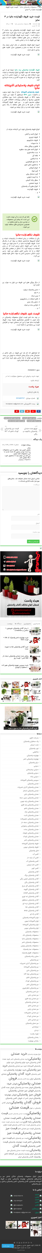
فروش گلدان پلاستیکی (26, 1102)
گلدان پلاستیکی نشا (32, 907)
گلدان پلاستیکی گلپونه (31, 889)
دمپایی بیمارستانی (32, 769)
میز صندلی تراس (33, 1009)
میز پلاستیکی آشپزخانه (31, 967)
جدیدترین (36, 623)
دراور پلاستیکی (34, 762)
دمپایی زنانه (34, 776)
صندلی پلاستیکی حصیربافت (29, 819)
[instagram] (17, 1242)
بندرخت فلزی (34, 738)
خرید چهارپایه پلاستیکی (16, 1069)
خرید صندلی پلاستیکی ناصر (19, 1059)
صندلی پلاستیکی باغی (31, 794)
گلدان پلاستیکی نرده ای (31, 903)
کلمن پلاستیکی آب (32, 861)
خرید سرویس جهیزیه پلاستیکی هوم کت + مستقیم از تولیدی (15, 666)
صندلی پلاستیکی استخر (31, 790)
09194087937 (20, 398)
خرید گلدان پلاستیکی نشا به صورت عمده (16, 648)
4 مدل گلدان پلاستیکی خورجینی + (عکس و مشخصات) (16, 629)
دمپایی (36, 766)
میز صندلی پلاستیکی (32, 1002)
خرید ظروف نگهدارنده (29, 418)
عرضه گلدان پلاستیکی (23, 1079)
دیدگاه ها (18, 623)
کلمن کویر (35, 868)
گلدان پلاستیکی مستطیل (30, 900)
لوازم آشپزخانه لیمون (32, 921)
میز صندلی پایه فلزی (32, 998)
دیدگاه (37, 485)
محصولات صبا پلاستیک (31, 949)
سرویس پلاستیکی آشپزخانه (29, 780)
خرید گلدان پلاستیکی (19, 1074)
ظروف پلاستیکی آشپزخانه (30, 92)
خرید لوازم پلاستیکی (22, 1062)
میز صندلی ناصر (33, 1020)
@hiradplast (18, 1209)
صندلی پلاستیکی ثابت (31, 815)
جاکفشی (36, 752)
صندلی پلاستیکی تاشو (31, 808)
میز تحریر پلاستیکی (32, 991)
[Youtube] (19, 1242)
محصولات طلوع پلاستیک (30, 953)
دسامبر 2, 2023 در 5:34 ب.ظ (10, 445)
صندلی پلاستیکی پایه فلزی (30, 805)
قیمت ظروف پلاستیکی (16, 1122)
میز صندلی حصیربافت (31, 1012)
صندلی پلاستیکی (33, 783)
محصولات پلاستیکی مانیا (28, 7)
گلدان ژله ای (34, 914)
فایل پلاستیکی (34, 850)
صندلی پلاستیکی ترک (32, 812)
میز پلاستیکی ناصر (33, 984)
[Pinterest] (24, 1242)
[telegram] (14, 1242)
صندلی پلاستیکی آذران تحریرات (28, 787)
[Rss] (31, 1242)
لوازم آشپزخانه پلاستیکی (31, 917)
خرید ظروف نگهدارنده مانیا (12, 418)
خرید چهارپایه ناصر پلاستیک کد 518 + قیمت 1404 (15, 638)
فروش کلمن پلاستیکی (14, 1098)
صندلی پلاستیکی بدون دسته (29, 798)
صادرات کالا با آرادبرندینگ (21, 1250)
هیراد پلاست (34, 1034)
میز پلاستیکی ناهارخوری (31, 988)
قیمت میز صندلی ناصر (25, 1128)
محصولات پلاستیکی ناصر (30, 942)
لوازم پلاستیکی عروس (31, 928)
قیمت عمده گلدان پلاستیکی (21, 1125)
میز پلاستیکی (34, 960)
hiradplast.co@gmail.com (22, 1212)
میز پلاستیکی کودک (32, 981)
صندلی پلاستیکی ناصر (31, 840)
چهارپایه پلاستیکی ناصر (31, 759)
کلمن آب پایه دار (33, 857)
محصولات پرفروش (24, 459)
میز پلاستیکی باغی (32, 970)
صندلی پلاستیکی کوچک (31, 833)
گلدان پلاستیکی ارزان (25, 1157)
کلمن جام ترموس (33, 864)
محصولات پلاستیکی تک (31, 935)
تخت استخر (34, 745)
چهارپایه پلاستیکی (33, 755)
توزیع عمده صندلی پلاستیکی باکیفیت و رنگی (30, 430)
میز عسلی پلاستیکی (32, 1023)
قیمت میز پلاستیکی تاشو (20, 1138)
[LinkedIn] (22, 1242)
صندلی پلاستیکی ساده (31, 829)
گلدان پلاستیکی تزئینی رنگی (29, 879)
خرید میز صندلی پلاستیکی (17, 1066)
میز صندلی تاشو (33, 1005)
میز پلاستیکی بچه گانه (31, 974)
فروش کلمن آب (28, 1098)
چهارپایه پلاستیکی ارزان (22, 1154)
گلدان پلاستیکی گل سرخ (30, 886)
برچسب (9, 623)
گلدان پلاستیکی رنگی (32, 882)
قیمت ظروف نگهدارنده (34, 421)
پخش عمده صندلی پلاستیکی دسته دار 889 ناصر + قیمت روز (15, 657)
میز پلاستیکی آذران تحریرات (29, 963)
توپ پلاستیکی (34, 748)
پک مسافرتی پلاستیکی (31, 741)
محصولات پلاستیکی (32, 931)
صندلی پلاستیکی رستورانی (30, 826)
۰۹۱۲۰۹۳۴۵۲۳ (18, 1201)
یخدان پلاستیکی (33, 1037)
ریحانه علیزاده (26, 445)
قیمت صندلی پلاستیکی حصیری (17, 1114)
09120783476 (18, 1196)
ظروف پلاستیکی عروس (31, 847)
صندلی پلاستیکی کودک (31, 836)
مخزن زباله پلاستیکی (32, 956)
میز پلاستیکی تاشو (32, 977)
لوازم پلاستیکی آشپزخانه (31, 924)
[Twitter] (26, 1242)
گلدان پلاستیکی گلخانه (31, 893)
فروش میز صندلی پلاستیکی (21, 1090)
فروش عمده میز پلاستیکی (24, 1087)
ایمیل (38, 523)
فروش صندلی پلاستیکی (25, 1081)
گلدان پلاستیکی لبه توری (30, 896)
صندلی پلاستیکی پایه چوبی (29, 801)
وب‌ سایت (36, 532)
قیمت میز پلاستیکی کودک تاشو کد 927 (12, 429)
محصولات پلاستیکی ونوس (30, 946)
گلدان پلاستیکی (33, 872)
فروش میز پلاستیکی (29, 1094)
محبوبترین (27, 623)
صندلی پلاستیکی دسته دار (30, 822)
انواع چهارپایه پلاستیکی (34, 1054)
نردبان (36, 1030)
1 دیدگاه (8, 24)
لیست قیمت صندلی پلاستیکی (19, 1150)
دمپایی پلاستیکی (33, 773)
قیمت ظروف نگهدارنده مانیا (16, 421)
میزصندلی (35, 1027)
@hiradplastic (18, 1205)
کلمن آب (36, 854)
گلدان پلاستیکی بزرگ (32, 875)
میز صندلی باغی (33, 995)
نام (39, 514)
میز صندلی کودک (33, 1016)
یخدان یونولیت (33, 1041)
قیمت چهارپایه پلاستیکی (18, 1142)
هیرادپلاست (16, 1247)
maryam (35, 24)
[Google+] (29, 1242)
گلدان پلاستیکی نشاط (31, 910)
